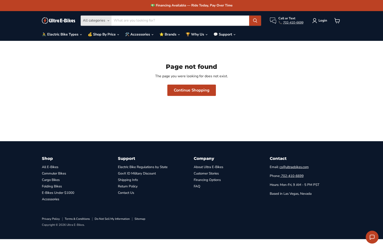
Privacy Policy (51, 219)
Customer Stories (206, 173)
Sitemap (140, 219)
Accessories (50, 199)
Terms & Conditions (77, 219)
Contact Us (126, 192)
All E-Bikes (50, 167)
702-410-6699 (293, 22)
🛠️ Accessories (138, 34)
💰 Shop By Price (102, 34)
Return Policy (128, 186)
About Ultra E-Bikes (208, 167)
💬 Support (223, 34)
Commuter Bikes (54, 173)
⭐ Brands (168, 34)
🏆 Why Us (195, 34)
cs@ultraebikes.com (294, 167)
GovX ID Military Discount (137, 173)
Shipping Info (128, 180)
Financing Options (207, 180)
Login (323, 20)
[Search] (255, 21)
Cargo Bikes (51, 180)
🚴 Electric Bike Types (60, 34)
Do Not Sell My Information (112, 219)
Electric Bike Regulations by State (143, 167)
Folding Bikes (52, 186)
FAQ (197, 186)
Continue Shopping (191, 90)
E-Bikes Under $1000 (58, 192)
